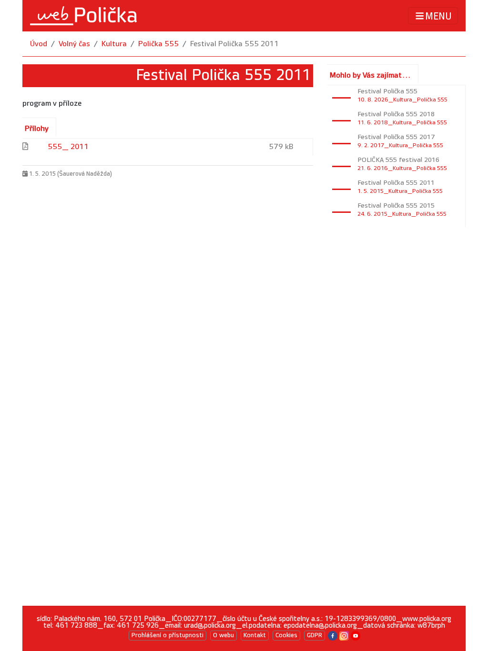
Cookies (286, 635)
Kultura (114, 44)
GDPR (314, 635)
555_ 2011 (68, 146)
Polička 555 (158, 44)
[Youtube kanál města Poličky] (355, 635)
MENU (438, 16)
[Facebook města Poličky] (332, 635)
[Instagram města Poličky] (344, 635)
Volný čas (74, 44)
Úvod (38, 44)
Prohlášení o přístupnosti (167, 635)
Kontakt (255, 635)
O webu (223, 635)
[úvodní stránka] (83, 16)
